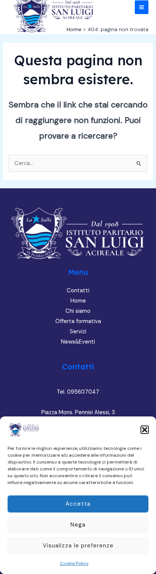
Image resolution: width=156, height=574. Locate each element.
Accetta (78, 504)
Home (78, 300)
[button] (144, 430)
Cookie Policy (74, 563)
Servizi (78, 331)
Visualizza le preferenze (78, 545)
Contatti (78, 290)
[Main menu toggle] (141, 7)
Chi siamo (78, 311)
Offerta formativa (78, 321)
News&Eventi (78, 341)
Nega (78, 524)
